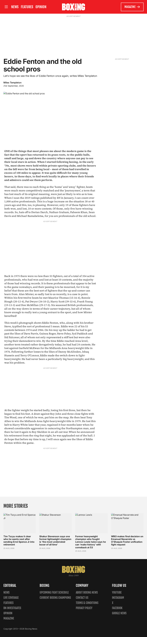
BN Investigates (12, 608)
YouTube (117, 592)
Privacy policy (84, 608)
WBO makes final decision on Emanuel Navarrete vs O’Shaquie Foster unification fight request (127, 540)
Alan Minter (26, 294)
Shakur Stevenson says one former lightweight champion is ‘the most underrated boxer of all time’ (55, 540)
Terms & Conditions (87, 603)
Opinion (40, 7)
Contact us (82, 597)
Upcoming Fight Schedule (54, 592)
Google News (119, 613)
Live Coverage (11, 597)
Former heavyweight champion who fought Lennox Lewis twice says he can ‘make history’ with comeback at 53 (90, 542)
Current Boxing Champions (55, 597)
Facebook (117, 608)
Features (27, 7)
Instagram (118, 597)
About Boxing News (87, 592)
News (15, 7)
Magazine (130, 7)
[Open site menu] (6, 7)
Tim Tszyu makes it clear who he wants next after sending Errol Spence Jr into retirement (18, 540)
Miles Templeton (12, 82)
